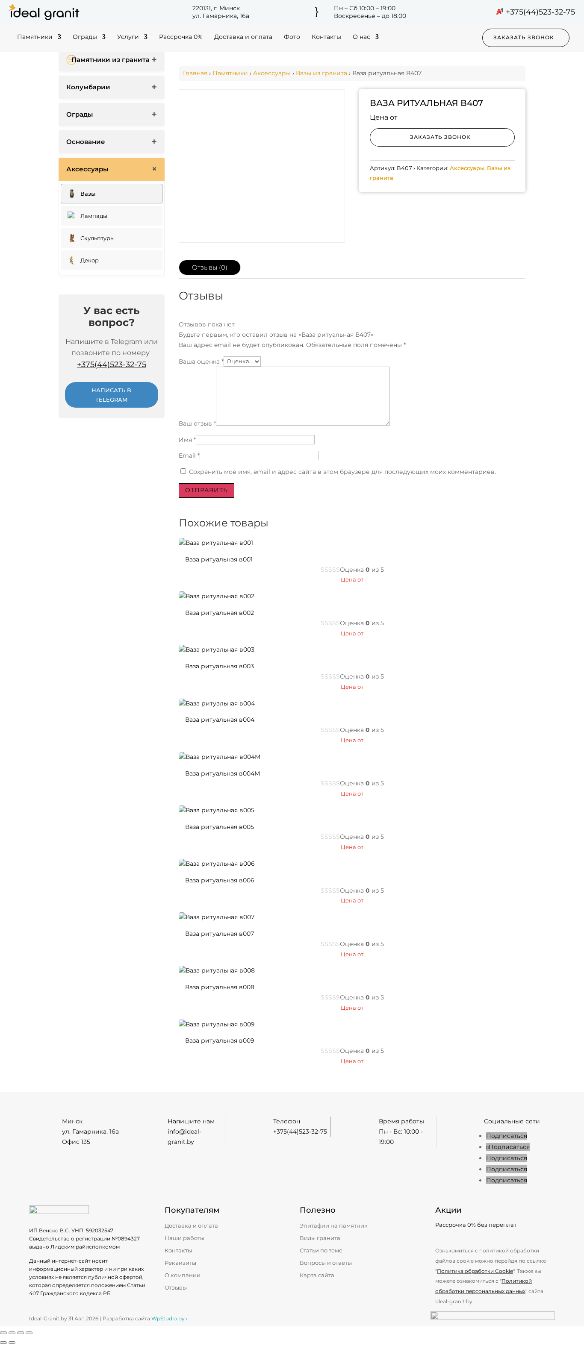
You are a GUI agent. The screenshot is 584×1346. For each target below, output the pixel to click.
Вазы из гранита (321, 73)
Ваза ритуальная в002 (219, 613)
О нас (361, 37)
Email (189, 455)
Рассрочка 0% (181, 37)
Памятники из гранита (110, 60)
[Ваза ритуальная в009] (217, 1024)
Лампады (93, 215)
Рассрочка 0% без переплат (475, 1224)
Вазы (87, 193)
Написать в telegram (111, 395)
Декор (89, 260)
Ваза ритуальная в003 (219, 666)
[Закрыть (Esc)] (29, 1332)
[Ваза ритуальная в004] (217, 703)
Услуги (128, 37)
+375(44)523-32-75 (540, 12)
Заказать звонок (523, 37)
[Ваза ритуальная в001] (216, 543)
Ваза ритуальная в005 (219, 827)
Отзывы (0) (209, 267)
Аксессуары (87, 169)
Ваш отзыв (197, 423)
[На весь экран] (12, 1332)
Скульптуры (97, 238)
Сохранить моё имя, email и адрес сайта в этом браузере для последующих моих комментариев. (342, 472)
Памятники (35, 37)
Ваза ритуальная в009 (219, 1040)
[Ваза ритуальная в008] (217, 970)
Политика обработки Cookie (475, 1271)
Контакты (326, 37)
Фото (292, 37)
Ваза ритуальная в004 (219, 719)
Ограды (85, 37)
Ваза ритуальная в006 (219, 880)
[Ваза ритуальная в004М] (219, 757)
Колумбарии (88, 87)
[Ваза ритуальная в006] (217, 863)
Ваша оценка (201, 361)
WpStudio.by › (169, 1318)
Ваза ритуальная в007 (219, 933)
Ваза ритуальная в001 (219, 559)
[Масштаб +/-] (3, 1332)
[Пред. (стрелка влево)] (3, 1342)
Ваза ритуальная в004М (222, 773)
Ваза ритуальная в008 (219, 987)
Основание (85, 142)
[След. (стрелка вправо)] (12, 1342)
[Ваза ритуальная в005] (216, 810)
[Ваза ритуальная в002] (216, 596)
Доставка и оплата (243, 37)
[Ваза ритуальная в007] (216, 917)
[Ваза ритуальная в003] (216, 649)
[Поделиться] (20, 1332)
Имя (187, 440)
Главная (195, 73)
